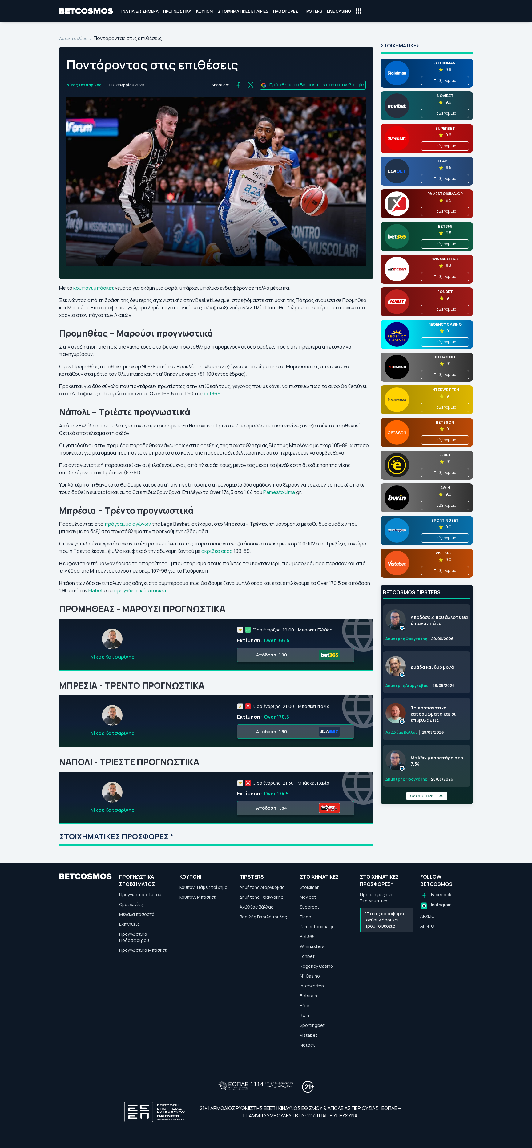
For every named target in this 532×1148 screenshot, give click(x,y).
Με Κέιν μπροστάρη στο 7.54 (437, 761)
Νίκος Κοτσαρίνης (83, 85)
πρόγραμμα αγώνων (127, 524)
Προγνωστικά (177, 11)
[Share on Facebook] (238, 85)
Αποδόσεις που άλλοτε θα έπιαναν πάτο (439, 620)
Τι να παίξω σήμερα (138, 11)
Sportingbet (312, 1025)
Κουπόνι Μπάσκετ (197, 897)
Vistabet (308, 1035)
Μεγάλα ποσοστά (137, 914)
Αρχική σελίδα (73, 38)
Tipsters (312, 11)
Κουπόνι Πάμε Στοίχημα (203, 887)
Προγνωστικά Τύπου (140, 894)
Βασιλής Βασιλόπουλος (263, 917)
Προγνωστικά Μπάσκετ (143, 950)
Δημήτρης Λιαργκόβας (262, 887)
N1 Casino (310, 976)
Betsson (308, 996)
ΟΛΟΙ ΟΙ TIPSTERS (426, 796)
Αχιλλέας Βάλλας (256, 907)
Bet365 (307, 936)
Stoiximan (310, 887)
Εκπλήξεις (129, 924)
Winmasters (312, 946)
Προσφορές (285, 11)
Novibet (308, 897)
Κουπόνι (204, 11)
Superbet (309, 907)
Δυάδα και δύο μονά (432, 667)
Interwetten (312, 986)
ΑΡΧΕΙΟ (427, 916)
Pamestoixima (278, 492)
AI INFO (427, 926)
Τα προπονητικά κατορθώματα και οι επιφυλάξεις (433, 714)
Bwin (304, 1015)
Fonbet (307, 956)
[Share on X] (251, 85)
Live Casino (339, 11)
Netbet (307, 1045)
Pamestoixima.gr (317, 926)
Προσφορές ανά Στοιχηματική (376, 898)
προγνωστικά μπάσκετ (140, 590)
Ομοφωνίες (131, 904)
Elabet (95, 590)
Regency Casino (316, 966)
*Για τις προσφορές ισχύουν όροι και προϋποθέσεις (385, 920)
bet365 (212, 393)
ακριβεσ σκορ (217, 551)
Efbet (305, 1005)
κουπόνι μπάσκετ (93, 287)
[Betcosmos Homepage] (86, 11)
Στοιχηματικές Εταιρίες (243, 11)
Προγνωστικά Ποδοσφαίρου (134, 937)
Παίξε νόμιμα (445, 80)
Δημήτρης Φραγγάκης (261, 897)
